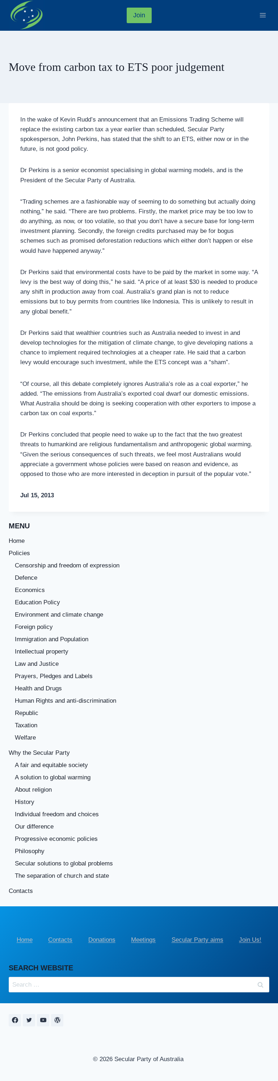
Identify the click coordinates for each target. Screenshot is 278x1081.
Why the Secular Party (39, 752)
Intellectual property (41, 651)
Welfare (25, 737)
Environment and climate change (59, 614)
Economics (30, 590)
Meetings (143, 939)
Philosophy (30, 851)
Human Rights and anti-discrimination (65, 700)
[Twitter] (29, 1020)
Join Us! (250, 939)
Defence (26, 577)
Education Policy (37, 602)
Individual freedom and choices (57, 814)
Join (139, 15)
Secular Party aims (197, 939)
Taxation (26, 725)
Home (17, 540)
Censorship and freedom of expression (67, 565)
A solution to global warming (52, 777)
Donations (101, 939)
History (24, 802)
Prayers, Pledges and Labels (54, 676)
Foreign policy (34, 627)
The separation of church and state (62, 875)
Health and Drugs (38, 688)
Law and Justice (37, 663)
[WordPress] (57, 1020)
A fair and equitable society (51, 765)
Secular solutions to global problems (64, 863)
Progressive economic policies (56, 838)
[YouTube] (43, 1020)
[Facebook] (15, 1020)
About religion (33, 789)
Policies (19, 553)
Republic (26, 713)
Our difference (34, 826)
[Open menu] (262, 15)
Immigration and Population (51, 639)
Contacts (21, 891)
